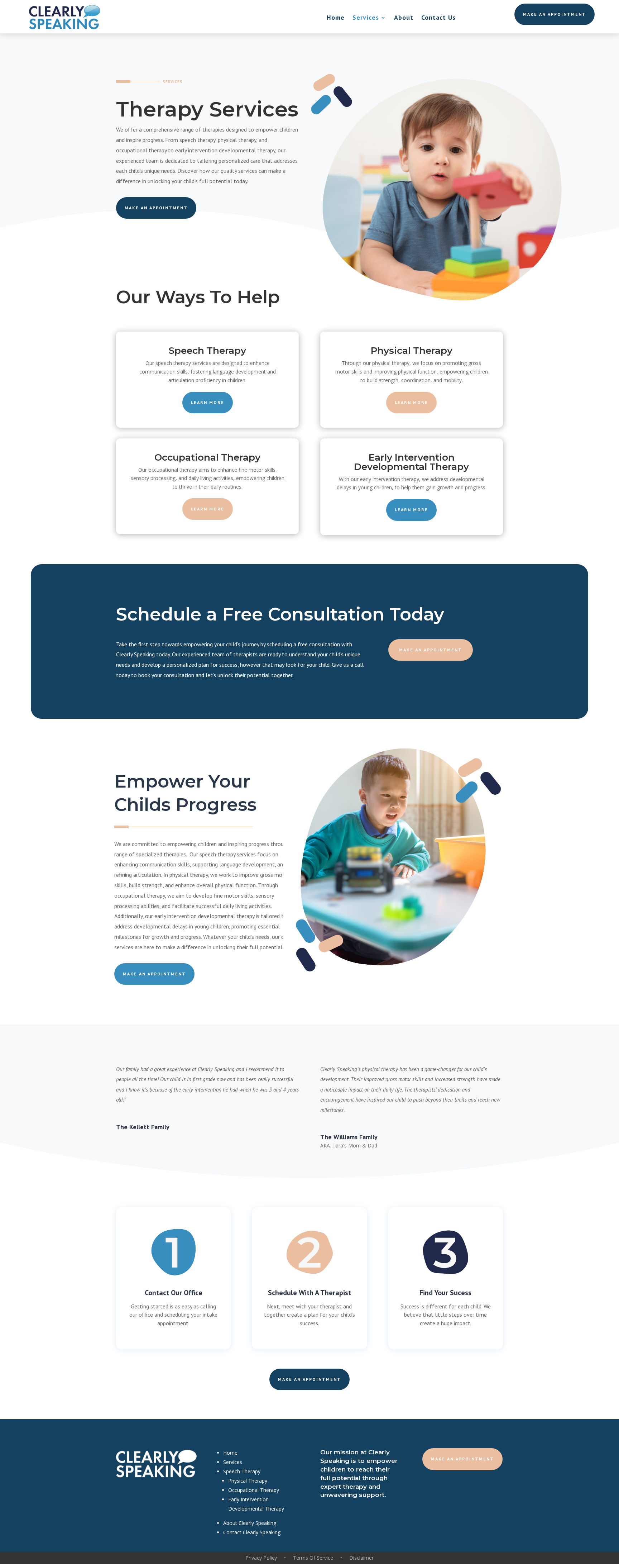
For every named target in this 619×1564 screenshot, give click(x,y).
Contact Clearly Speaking (251, 1532)
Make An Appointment (554, 14)
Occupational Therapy (253, 1490)
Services (365, 18)
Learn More (207, 402)
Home (336, 18)
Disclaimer (361, 1557)
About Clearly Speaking (249, 1523)
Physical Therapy (247, 1480)
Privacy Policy (261, 1557)
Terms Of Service (313, 1557)
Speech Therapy (241, 1471)
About (403, 18)
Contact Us (438, 18)
